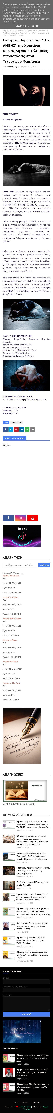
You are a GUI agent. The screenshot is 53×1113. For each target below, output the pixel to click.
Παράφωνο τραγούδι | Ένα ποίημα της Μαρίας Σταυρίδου (32, 883)
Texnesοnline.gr (10, 67)
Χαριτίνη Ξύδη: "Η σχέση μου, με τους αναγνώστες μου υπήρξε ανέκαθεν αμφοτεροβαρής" (32, 926)
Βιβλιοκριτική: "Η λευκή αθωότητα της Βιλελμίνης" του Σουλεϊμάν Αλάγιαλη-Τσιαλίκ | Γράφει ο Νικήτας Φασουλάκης (33, 824)
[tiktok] (44, 518)
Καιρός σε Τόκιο (10, 640)
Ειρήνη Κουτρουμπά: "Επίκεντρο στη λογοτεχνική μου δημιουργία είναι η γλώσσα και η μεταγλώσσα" (31, 897)
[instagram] (20, 518)
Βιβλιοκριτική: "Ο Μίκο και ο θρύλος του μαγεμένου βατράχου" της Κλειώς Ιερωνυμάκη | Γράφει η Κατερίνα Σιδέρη (33, 911)
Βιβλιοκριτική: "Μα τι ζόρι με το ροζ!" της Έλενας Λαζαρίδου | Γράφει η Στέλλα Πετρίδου (32, 1087)
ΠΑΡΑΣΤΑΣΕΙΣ (20, 31)
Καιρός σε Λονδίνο (11, 575)
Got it (35, 26)
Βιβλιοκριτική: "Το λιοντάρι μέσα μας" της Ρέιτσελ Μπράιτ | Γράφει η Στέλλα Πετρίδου (32, 955)
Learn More (22, 26)
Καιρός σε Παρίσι (10, 597)
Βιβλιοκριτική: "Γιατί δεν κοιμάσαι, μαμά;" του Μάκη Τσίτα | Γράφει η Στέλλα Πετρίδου (30, 940)
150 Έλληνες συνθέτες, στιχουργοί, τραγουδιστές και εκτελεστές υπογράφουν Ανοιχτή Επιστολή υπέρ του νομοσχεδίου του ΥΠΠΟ (32, 840)
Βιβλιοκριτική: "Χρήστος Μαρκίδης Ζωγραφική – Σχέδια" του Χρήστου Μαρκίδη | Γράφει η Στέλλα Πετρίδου (31, 856)
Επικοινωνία (36, 1102)
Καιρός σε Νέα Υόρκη (12, 618)
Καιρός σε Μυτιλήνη (11, 683)
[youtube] (32, 518)
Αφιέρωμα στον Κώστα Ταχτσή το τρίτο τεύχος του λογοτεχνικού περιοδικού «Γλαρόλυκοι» (32, 1072)
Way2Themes (26, 1107)
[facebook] (8, 518)
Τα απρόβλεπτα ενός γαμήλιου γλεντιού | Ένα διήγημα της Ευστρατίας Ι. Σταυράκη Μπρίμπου (33, 871)
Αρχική (16, 1102)
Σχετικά (25, 1102)
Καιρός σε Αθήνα (10, 661)
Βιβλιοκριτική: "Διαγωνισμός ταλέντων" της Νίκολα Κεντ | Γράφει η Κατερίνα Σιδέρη (32, 1058)
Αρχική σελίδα (8, 31)
